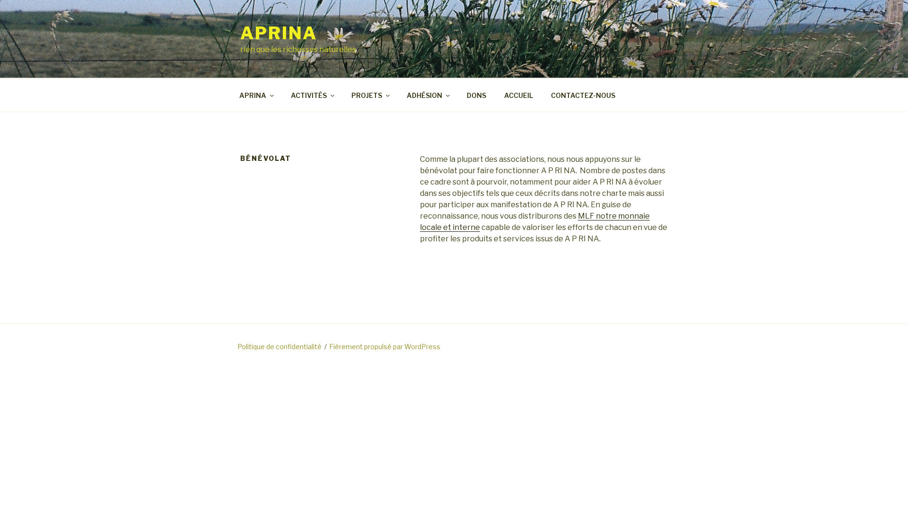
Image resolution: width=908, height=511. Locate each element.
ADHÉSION (424, 95)
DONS (476, 95)
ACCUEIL (518, 95)
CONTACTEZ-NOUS (583, 95)
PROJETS (366, 95)
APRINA (278, 33)
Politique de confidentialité (279, 347)
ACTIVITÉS (309, 95)
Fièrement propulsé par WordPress (384, 347)
